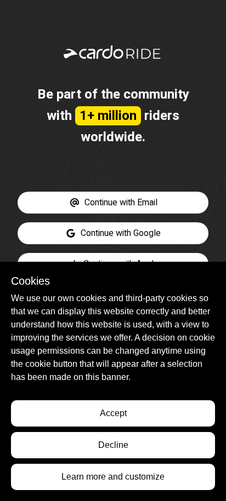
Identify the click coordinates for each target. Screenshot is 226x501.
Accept (113, 413)
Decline (113, 445)
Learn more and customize (113, 476)
